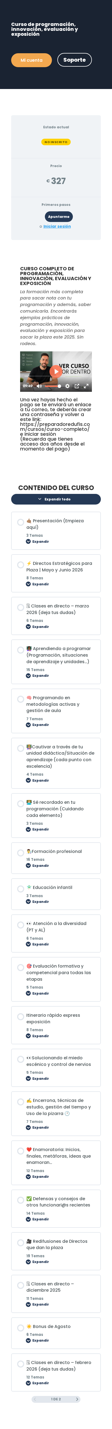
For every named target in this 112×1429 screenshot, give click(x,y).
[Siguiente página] (77, 1399)
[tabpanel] (56, 360)
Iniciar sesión (57, 226)
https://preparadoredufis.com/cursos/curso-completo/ (55, 426)
